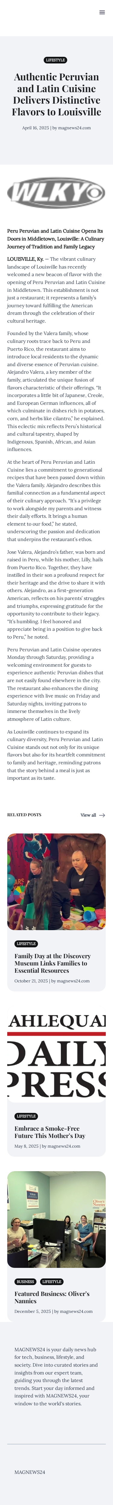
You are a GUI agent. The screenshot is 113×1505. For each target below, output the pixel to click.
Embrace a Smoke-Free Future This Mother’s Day (49, 1131)
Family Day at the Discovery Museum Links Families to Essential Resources (52, 963)
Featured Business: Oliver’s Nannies (51, 1297)
